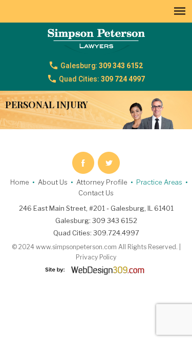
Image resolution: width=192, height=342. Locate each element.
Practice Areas (159, 182)
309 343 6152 (101, 66)
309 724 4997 (102, 79)
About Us (53, 182)
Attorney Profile (101, 182)
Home (19, 182)
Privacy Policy (96, 257)
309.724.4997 (116, 233)
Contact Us (96, 193)
